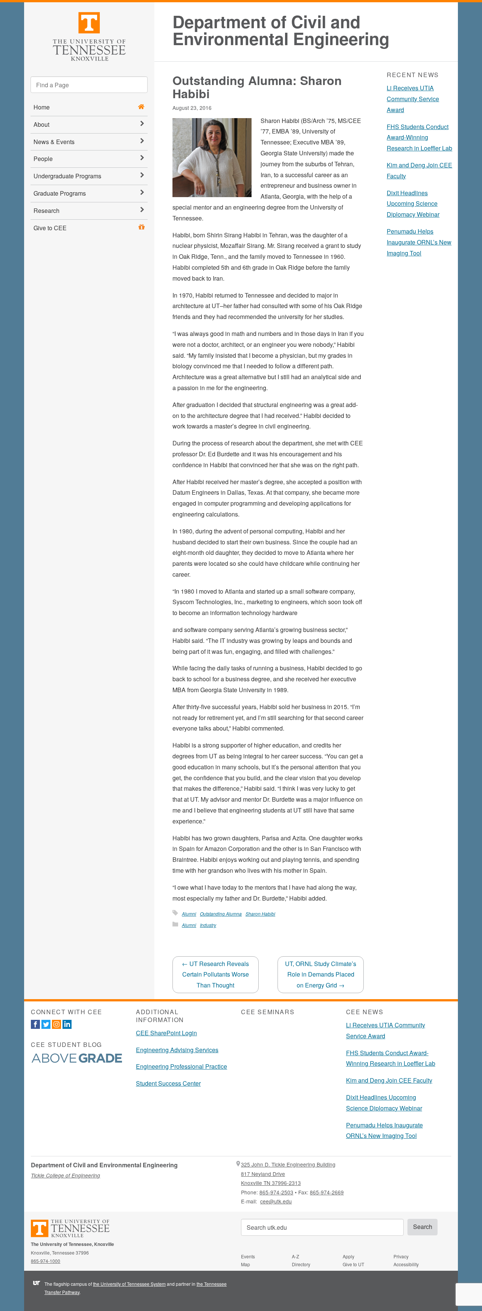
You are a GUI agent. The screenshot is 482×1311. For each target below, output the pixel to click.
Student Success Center (168, 1083)
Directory (301, 1264)
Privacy (401, 1256)
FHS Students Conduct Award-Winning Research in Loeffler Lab (419, 137)
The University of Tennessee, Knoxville (89, 35)
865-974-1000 (45, 1261)
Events (248, 1256)
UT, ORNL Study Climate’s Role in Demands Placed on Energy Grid (320, 974)
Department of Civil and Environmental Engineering (280, 30)
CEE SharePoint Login (166, 1032)
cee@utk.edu (276, 1201)
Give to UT (353, 1264)
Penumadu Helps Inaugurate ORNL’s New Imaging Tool (419, 242)
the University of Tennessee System (129, 1284)
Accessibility (406, 1264)
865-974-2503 (276, 1192)
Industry (208, 925)
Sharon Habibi (260, 913)
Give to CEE (50, 227)
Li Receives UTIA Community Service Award (413, 99)
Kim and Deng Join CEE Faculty (389, 1080)
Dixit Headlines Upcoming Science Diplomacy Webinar (413, 203)
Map (245, 1264)
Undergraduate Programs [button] (67, 176)
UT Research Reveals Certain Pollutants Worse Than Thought (215, 974)
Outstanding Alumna (221, 913)
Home (42, 107)
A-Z (295, 1256)
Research (46, 210)
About (41, 124)
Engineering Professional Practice (181, 1066)
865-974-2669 (327, 1192)
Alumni (189, 913)
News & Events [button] (54, 141)
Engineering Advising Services (177, 1049)
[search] (89, 84)
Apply (348, 1256)
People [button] (43, 158)
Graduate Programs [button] (60, 193)
